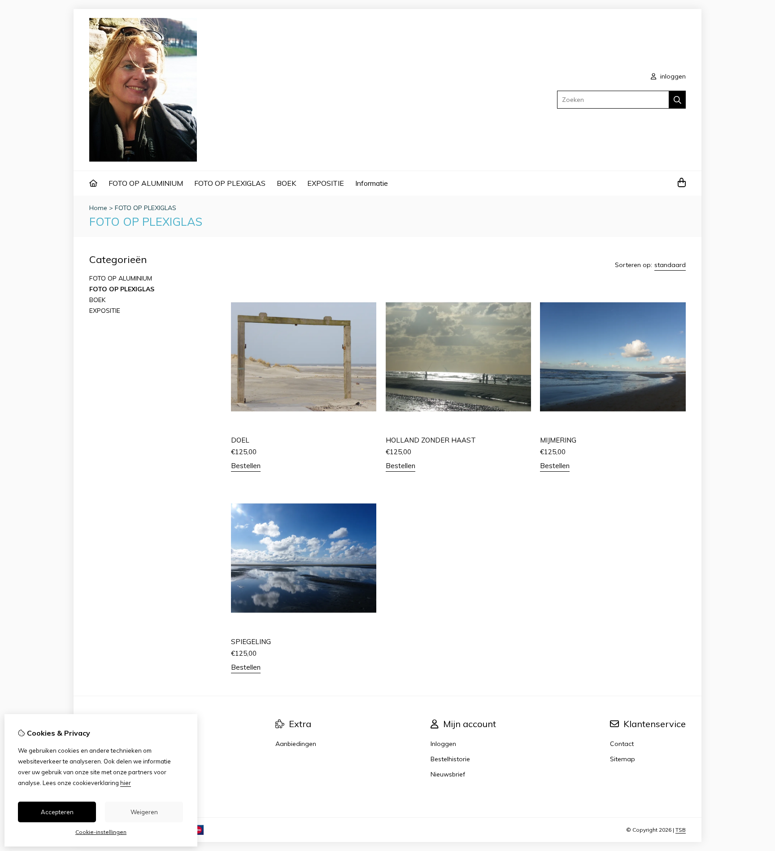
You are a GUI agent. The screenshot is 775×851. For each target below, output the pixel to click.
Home (98, 208)
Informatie (371, 183)
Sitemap (622, 759)
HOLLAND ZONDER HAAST (431, 440)
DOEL (240, 440)
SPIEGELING (251, 641)
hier (125, 782)
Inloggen (443, 744)
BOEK (286, 183)
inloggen (672, 76)
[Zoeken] (677, 100)
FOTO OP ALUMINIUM (146, 183)
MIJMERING (558, 440)
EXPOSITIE (325, 183)
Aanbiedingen (295, 744)
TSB (680, 829)
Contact (622, 744)
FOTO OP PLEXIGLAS (230, 183)
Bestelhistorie (450, 759)
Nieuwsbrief (448, 774)
